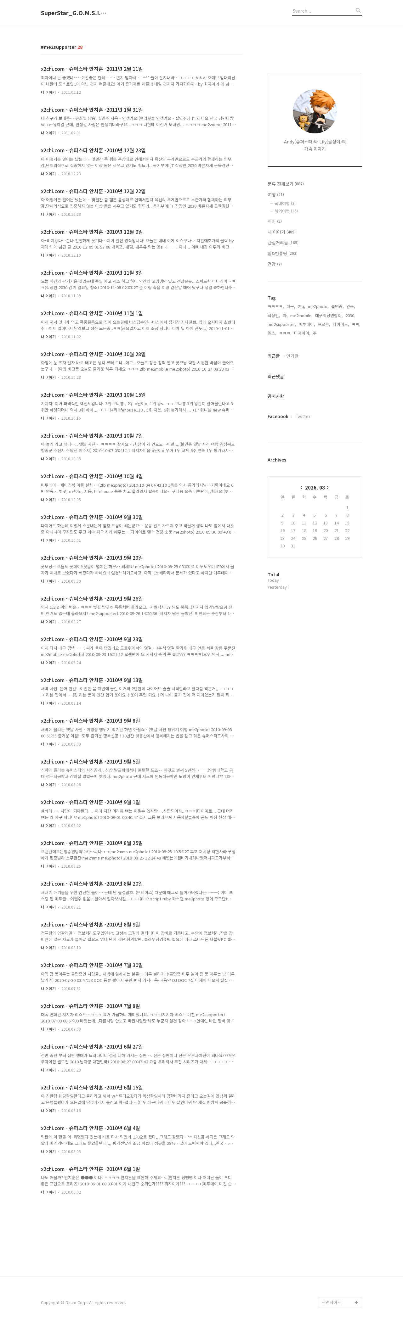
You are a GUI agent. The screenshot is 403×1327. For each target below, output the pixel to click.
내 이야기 (48, 92)
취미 (275, 221)
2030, (350, 315)
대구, (291, 306)
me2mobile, (301, 315)
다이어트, (341, 324)
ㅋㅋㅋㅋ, (276, 306)
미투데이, (307, 324)
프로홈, (324, 324)
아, (285, 315)
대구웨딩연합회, (329, 315)
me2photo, (318, 306)
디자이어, (302, 333)
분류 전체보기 (286, 184)
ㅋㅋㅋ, (285, 333)
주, (315, 333)
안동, (350, 306)
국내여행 (285, 203)
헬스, (272, 333)
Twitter (302, 416)
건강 (275, 264)
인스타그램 (331, 1292)
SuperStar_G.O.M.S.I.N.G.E (75, 12)
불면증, (337, 306)
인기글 (292, 356)
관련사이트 (331, 1302)
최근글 (274, 356)
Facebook (278, 416)
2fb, (301, 306)
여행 (276, 194)
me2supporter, (282, 324)
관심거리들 (283, 242)
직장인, (274, 315)
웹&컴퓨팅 (283, 253)
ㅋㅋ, (356, 324)
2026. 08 (315, 487)
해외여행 (286, 211)
